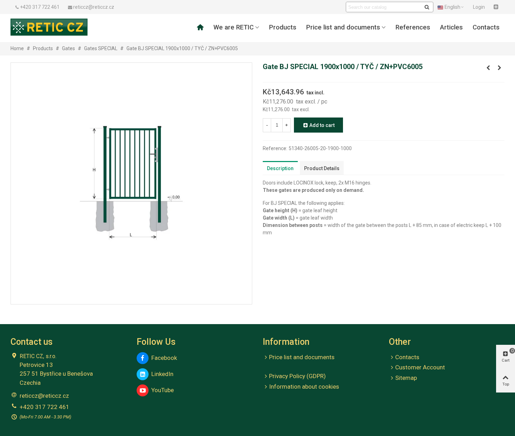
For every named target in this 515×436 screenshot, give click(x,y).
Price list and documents (343, 27)
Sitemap (406, 377)
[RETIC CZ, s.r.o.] (49, 27)
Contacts (486, 27)
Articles (451, 27)
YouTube (161, 390)
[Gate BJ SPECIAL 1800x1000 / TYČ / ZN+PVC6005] (488, 67)
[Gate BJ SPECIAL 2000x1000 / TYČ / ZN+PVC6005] (499, 67)
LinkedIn (161, 373)
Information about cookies (304, 386)
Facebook (163, 357)
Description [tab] (280, 168)
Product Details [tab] (321, 168)
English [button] (452, 7)
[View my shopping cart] (496, 7)
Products (282, 27)
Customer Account (420, 367)
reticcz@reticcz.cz (44, 395)
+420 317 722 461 (44, 406)
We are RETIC (233, 27)
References (413, 27)
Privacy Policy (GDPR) (297, 376)
